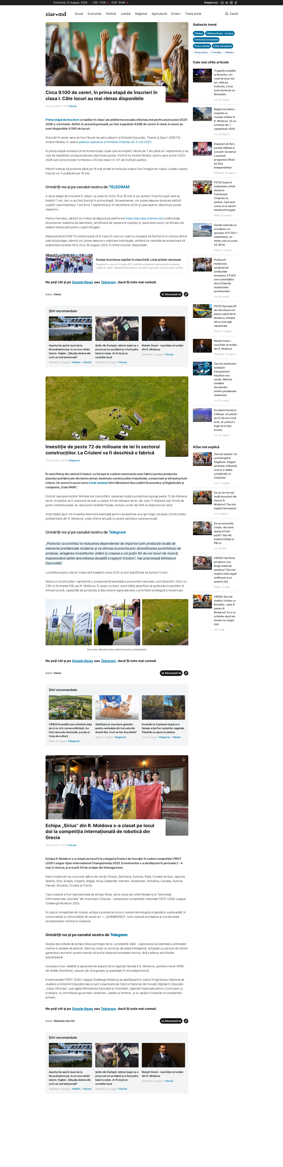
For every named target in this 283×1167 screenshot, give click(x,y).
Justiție (126, 13)
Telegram (117, 532)
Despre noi (211, 2)
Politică (111, 13)
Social (79, 13)
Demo (57, 294)
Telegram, (109, 282)
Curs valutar (202, 46)
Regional (141, 13)
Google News (82, 282)
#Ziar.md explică (206, 447)
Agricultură (159, 13)
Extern (175, 13)
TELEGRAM (119, 187)
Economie (94, 13)
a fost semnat (97, 483)
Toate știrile (193, 13)
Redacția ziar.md (64, 1020)
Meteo (198, 33)
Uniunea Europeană (206, 39)
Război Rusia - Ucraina (219, 33)
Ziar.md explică (222, 46)
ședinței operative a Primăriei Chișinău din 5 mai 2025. (115, 142)
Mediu (229, 52)
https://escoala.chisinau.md (144, 218)
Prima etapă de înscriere (62, 119)
